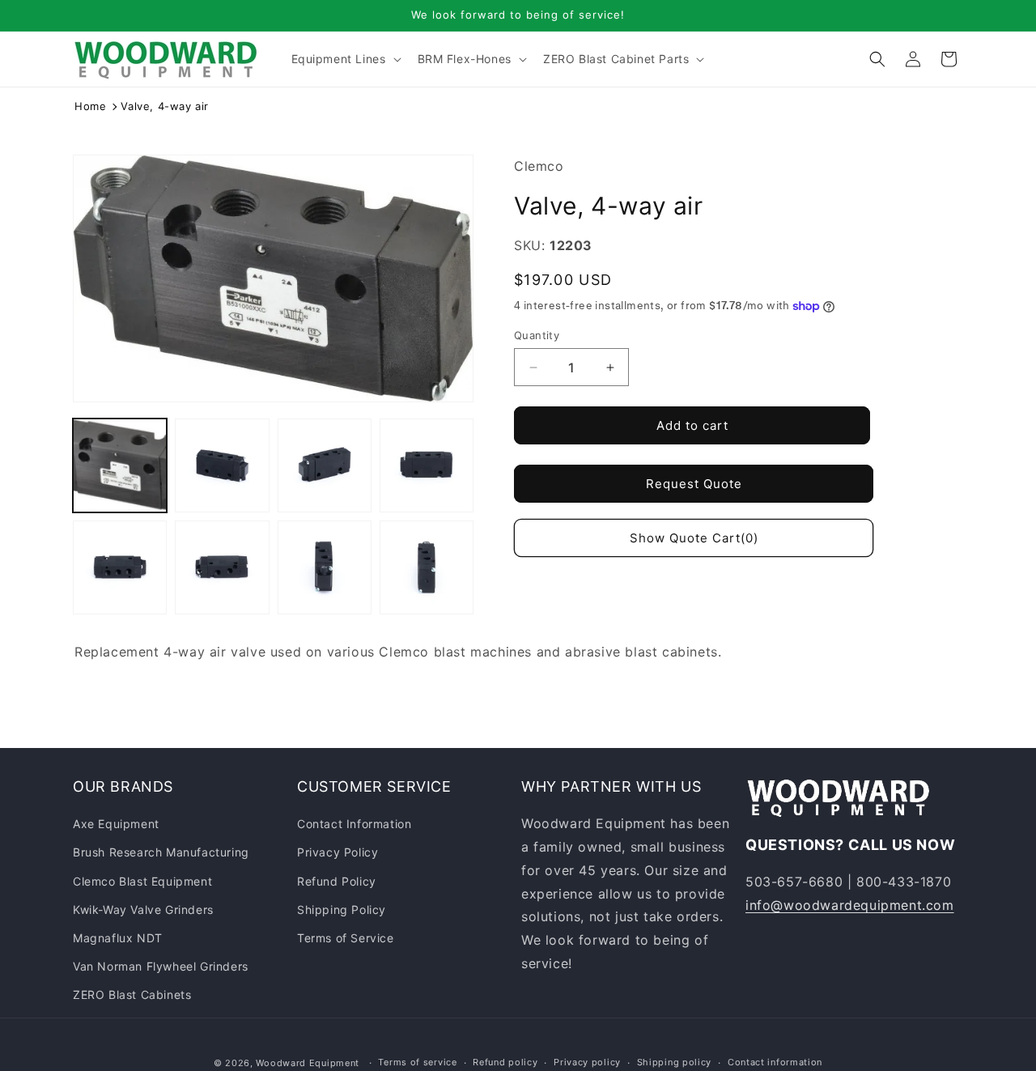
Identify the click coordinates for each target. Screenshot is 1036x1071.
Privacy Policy (337, 852)
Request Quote (694, 483)
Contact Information (354, 824)
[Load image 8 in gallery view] (426, 567)
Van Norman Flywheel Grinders (160, 966)
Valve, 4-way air (165, 106)
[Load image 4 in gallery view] (426, 465)
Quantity (536, 335)
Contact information (775, 1062)
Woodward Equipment (307, 1063)
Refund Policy (336, 881)
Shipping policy (674, 1062)
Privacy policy (587, 1062)
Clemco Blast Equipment (142, 881)
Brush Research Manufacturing (161, 852)
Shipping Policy (341, 909)
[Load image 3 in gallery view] (325, 465)
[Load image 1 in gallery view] (120, 465)
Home (90, 106)
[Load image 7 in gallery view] (325, 567)
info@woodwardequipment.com (849, 905)
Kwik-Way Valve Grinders (143, 909)
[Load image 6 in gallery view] (222, 567)
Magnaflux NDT (118, 938)
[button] (345, 59)
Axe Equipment (116, 824)
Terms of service (417, 1062)
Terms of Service (345, 938)
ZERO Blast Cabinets (132, 994)
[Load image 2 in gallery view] (222, 465)
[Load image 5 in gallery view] (120, 567)
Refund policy (505, 1062)
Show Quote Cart (694, 538)
